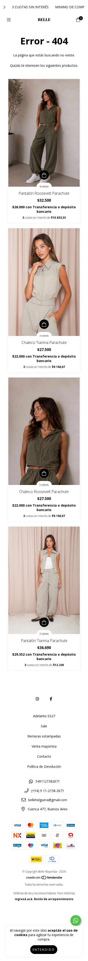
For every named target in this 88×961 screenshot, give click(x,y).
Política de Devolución (44, 766)
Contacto (44, 756)
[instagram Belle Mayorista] (37, 698)
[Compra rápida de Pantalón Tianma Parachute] (44, 622)
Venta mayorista (44, 746)
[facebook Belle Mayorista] (51, 698)
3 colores (44, 335)
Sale (44, 726)
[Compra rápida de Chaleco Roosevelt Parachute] (44, 473)
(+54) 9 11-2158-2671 (47, 790)
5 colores (44, 484)
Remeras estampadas (44, 736)
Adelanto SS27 (44, 716)
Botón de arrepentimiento (53, 899)
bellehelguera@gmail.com (47, 800)
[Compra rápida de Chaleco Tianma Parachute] (44, 324)
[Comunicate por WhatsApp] (75, 920)
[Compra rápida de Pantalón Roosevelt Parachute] (44, 175)
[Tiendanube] (44, 879)
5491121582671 (47, 781)
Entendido (44, 950)
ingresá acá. (24, 899)
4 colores (44, 186)
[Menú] (10, 19)
